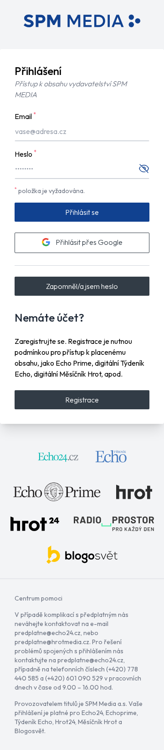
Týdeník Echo (33, 722)
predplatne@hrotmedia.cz (52, 642)
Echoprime (121, 713)
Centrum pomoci (38, 598)
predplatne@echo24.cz (48, 633)
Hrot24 (65, 722)
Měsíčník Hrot (97, 722)
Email (25, 116)
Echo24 (92, 713)
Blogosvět (29, 731)
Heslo (25, 154)
